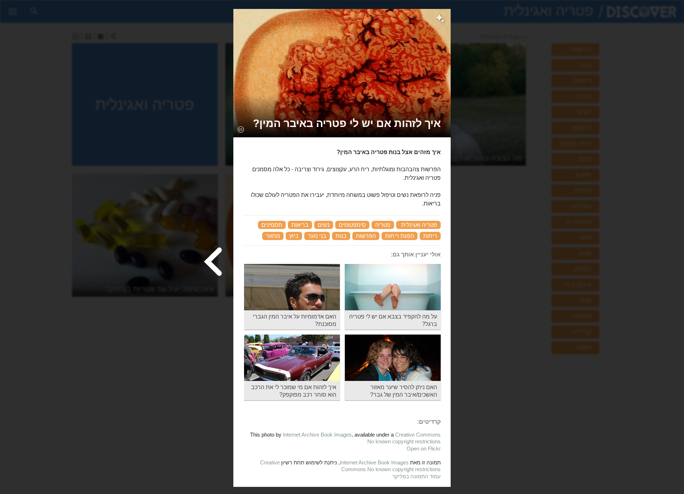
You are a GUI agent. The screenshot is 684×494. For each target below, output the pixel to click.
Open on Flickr (423, 448)
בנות (341, 236)
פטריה (382, 225)
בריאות (300, 225)
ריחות (430, 236)
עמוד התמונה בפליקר (416, 476)
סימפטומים (352, 225)
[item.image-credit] (240, 129)
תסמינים (271, 225)
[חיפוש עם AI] (440, 19)
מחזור (273, 236)
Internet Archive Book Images (317, 435)
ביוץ (294, 236)
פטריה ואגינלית (419, 225)
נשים (324, 225)
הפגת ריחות (399, 236)
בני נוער (317, 236)
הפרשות (366, 236)
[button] (347, 123)
